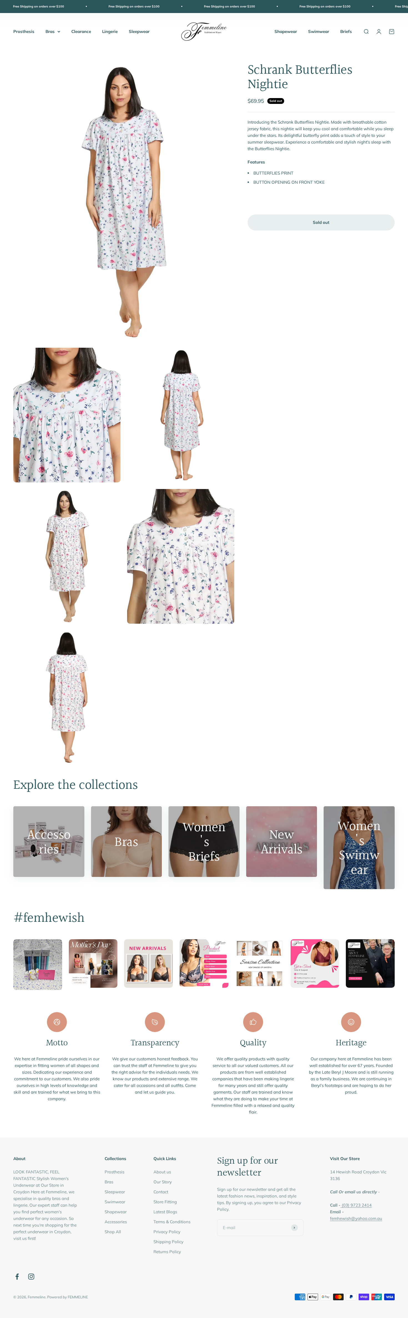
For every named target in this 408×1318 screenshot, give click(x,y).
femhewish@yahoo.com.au (356, 1218)
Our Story (162, 1181)
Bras (50, 31)
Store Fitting (165, 1201)
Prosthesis (23, 31)
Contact (160, 1191)
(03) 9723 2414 (357, 1205)
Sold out (321, 222)
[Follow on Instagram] (31, 1276)
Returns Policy (167, 1251)
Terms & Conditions (171, 1221)
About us (162, 1171)
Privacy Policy (166, 1231)
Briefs (346, 31)
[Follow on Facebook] (17, 1276)
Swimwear (318, 31)
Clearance (81, 31)
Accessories (116, 1221)
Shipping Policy (168, 1241)
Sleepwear (139, 31)
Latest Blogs (165, 1211)
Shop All (113, 1231)
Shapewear (285, 31)
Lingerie (110, 31)
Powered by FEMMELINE (67, 1297)
